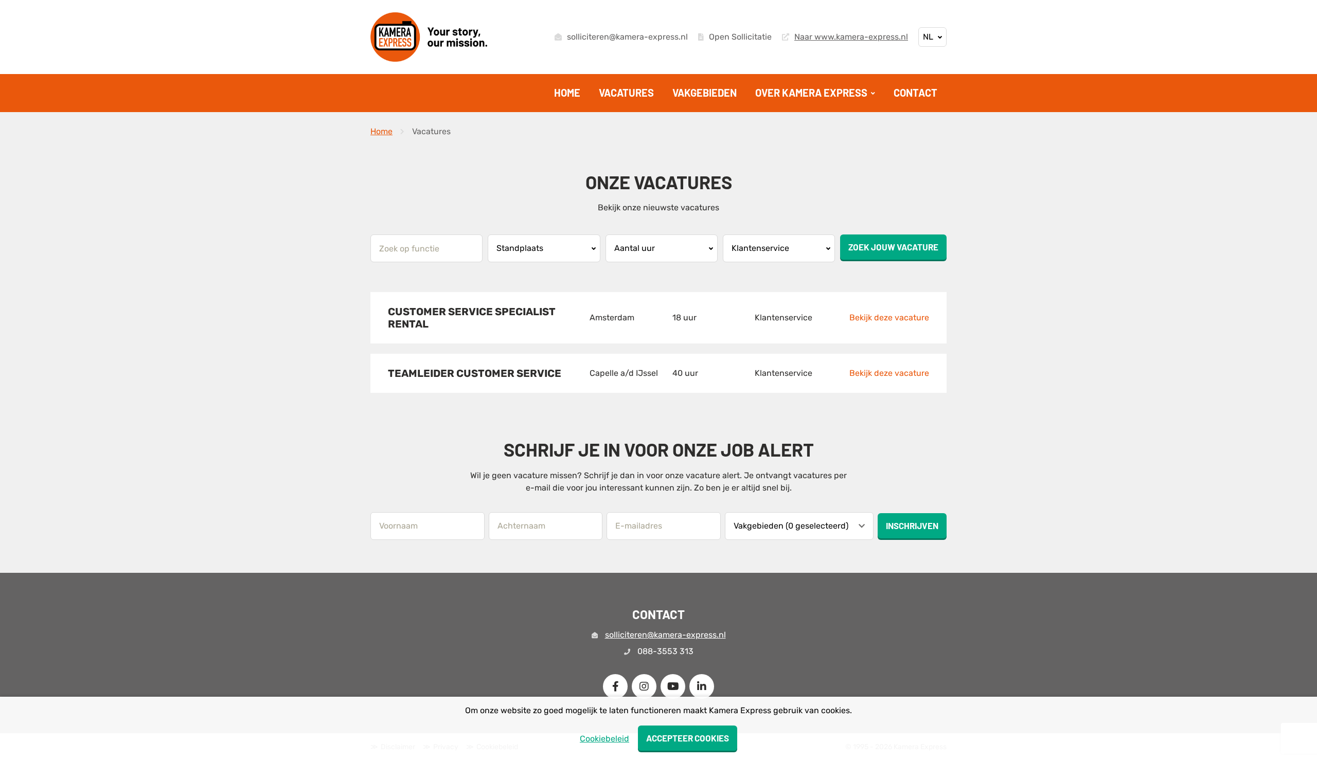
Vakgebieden (704, 92)
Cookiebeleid (604, 739)
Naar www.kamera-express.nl (851, 37)
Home (567, 92)
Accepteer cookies (687, 738)
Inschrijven (912, 525)
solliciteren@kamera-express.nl (627, 37)
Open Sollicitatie (740, 37)
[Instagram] (644, 686)
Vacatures (626, 92)
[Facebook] (615, 686)
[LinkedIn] (701, 686)
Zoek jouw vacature (893, 247)
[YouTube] (673, 686)
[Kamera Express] (428, 37)
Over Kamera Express (812, 92)
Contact (915, 92)
